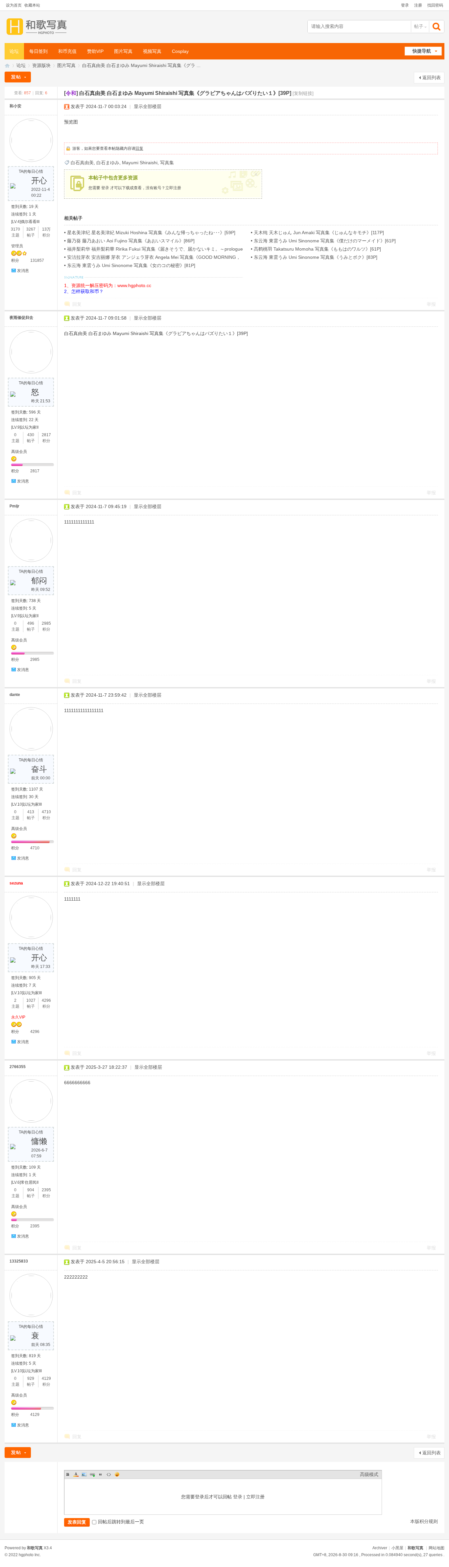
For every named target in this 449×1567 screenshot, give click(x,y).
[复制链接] (303, 93)
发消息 (23, 270)
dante (15, 694)
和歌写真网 (7, 65)
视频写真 (152, 51)
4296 (46, 1000)
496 (30, 623)
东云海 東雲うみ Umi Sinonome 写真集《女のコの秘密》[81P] (131, 265)
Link (92, 1474)
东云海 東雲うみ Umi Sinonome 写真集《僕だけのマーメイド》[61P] (325, 240)
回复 (139, 148)
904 (30, 1190)
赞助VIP (95, 51)
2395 (46, 1190)
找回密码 (435, 5)
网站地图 (436, 1548)
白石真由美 (82, 162)
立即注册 (173, 188)
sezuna (16, 883)
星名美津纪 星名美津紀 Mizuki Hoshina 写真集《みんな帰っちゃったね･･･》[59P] (151, 232)
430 (30, 435)
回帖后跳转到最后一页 (121, 1521)
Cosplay (180, 51)
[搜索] (437, 26)
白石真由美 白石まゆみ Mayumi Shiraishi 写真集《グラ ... (141, 65)
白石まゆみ (107, 162)
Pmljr (14, 506)
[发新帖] (18, 77)
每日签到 (38, 51)
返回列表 (431, 77)
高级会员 (19, 451)
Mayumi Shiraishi (139, 162)
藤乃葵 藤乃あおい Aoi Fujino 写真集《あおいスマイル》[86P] (131, 240)
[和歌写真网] (38, 26)
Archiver (379, 1548)
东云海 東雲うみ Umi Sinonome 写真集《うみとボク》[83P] (315, 257)
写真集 (167, 162)
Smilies (117, 1474)
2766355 (18, 1066)
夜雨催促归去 (21, 317)
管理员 (17, 246)
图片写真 (123, 51)
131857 (37, 260)
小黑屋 (397, 1548)
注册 (418, 5)
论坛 (14, 51)
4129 (46, 1378)
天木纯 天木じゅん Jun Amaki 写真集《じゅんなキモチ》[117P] (319, 232)
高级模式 (369, 1474)
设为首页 (14, 5)
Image (84, 1474)
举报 (431, 304)
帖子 (418, 26)
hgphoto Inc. (30, 1555)
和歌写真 (415, 1548)
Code (109, 1474)
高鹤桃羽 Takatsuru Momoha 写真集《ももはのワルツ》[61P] (317, 249)
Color (76, 1474)
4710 (46, 812)
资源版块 (41, 65)
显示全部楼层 (147, 106)
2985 (46, 623)
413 (30, 812)
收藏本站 (32, 5)
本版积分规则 (424, 1521)
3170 (15, 229)
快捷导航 (422, 51)
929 (30, 1378)
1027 (30, 1000)
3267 (30, 229)
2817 (46, 435)
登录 (405, 5)
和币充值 (67, 51)
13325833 (19, 1261)
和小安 (15, 106)
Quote (100, 1474)
